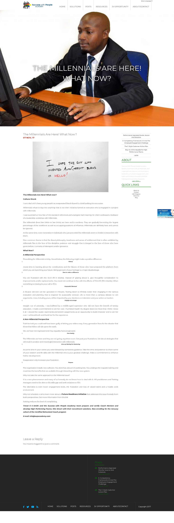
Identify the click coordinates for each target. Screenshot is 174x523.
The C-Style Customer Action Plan (136, 146)
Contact (136, 192)
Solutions (62, 506)
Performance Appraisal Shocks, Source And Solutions (107, 470)
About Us (136, 190)
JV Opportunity (120, 6)
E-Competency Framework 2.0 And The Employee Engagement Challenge (107, 481)
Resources (101, 6)
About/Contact (141, 6)
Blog (136, 197)
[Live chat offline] (165, 212)
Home (62, 6)
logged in (38, 444)
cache (136, 155)
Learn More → (136, 181)
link (66, 397)
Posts (88, 6)
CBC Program (136, 194)
